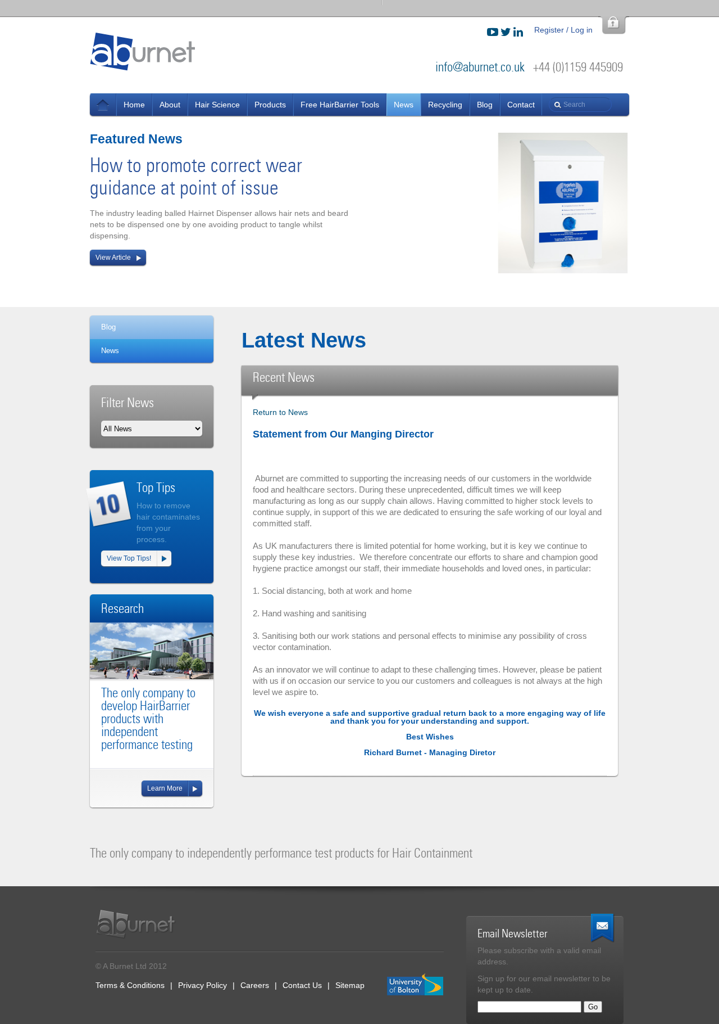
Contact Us (302, 985)
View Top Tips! (129, 558)
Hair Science (217, 104)
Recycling (445, 104)
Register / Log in (563, 30)
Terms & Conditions (130, 985)
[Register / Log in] (613, 25)
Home (134, 104)
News (103, 104)
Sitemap (350, 985)
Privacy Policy (202, 985)
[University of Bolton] (415, 985)
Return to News (280, 412)
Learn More (165, 788)
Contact (521, 104)
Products (270, 104)
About (170, 104)
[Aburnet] (141, 924)
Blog (485, 104)
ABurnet (143, 51)
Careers (254, 985)
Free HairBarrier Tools (340, 104)
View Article (113, 257)
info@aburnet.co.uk (480, 67)
